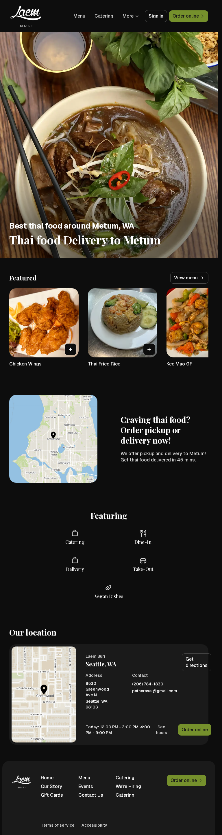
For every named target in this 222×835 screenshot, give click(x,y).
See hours (161, 729)
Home (47, 778)
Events (85, 786)
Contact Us (90, 795)
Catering (104, 16)
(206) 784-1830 (147, 684)
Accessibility (94, 825)
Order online (195, 730)
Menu (79, 16)
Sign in (156, 16)
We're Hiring (128, 786)
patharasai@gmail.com (154, 691)
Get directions (197, 662)
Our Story (51, 786)
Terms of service (58, 825)
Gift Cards (52, 795)
